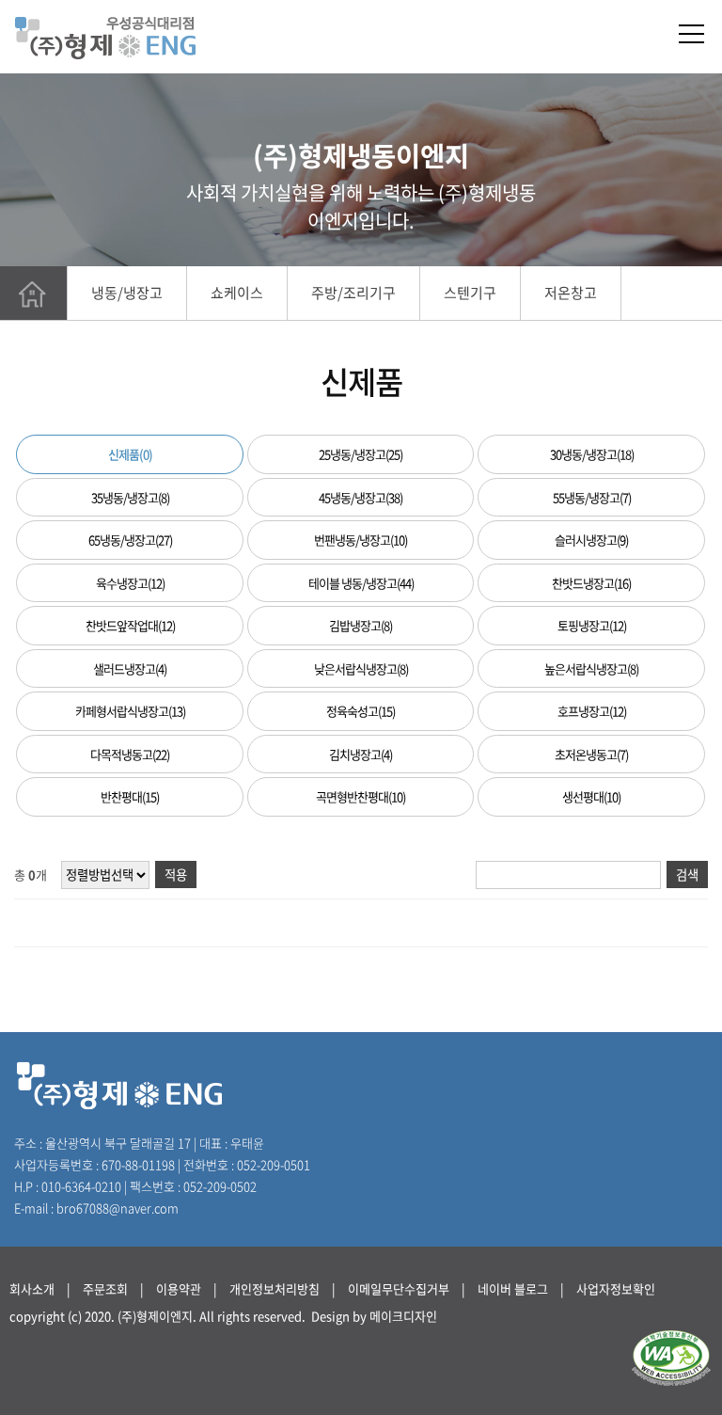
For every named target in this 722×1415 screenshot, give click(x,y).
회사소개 (32, 1288)
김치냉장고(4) (360, 754)
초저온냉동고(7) (591, 754)
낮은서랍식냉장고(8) (361, 668)
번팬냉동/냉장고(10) (360, 540)
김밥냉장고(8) (360, 625)
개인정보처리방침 (274, 1288)
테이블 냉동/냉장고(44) (361, 583)
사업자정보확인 (615, 1288)
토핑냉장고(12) (591, 625)
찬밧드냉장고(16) (591, 583)
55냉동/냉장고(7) (592, 497)
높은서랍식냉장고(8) (591, 668)
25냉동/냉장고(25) (360, 454)
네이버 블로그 (513, 1288)
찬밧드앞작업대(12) (130, 625)
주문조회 (105, 1288)
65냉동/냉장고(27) (130, 540)
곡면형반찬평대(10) (360, 796)
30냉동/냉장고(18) (592, 454)
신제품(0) (130, 454)
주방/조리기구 (353, 292)
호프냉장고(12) (591, 711)
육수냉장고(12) (130, 583)
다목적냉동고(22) (129, 754)
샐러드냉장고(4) (129, 668)
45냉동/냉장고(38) (360, 497)
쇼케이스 (237, 292)
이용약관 (178, 1288)
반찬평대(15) (130, 796)
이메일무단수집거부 (398, 1288)
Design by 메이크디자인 (374, 1316)
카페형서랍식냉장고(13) (130, 711)
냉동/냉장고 (127, 292)
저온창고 (570, 292)
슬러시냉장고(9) (591, 540)
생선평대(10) (591, 796)
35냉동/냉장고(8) (130, 497)
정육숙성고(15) (360, 711)
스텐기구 (470, 292)
